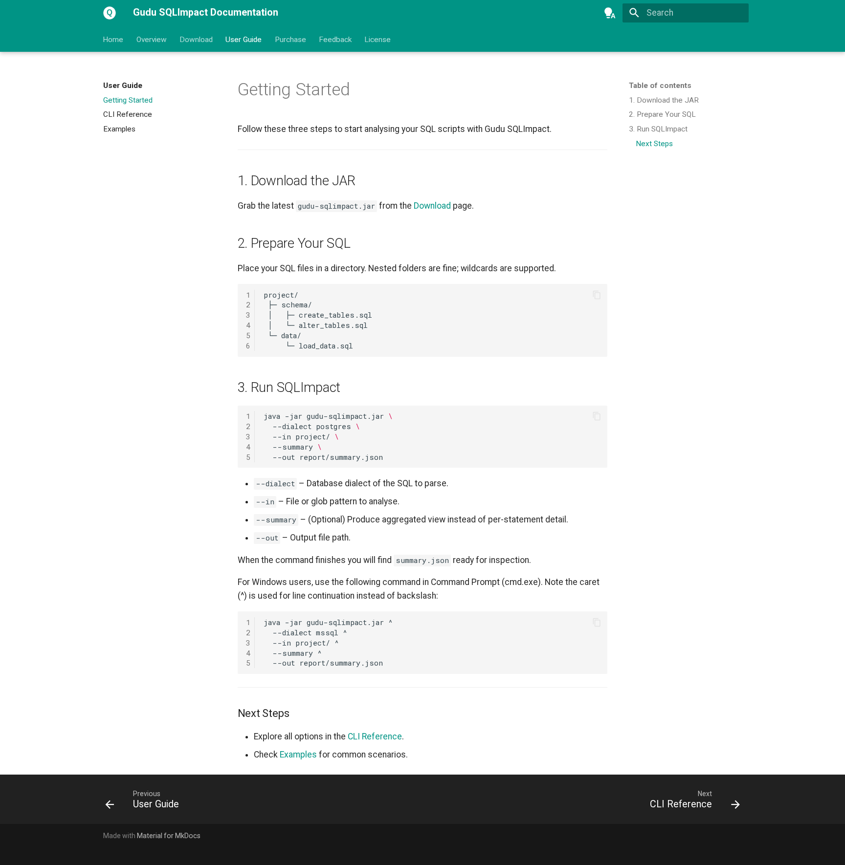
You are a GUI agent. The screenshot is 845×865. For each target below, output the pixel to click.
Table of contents (660, 85)
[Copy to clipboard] (596, 294)
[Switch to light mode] (610, 12)
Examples (298, 754)
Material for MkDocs (168, 836)
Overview (151, 39)
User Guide (244, 39)
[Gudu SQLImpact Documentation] (109, 12)
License (378, 39)
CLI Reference (375, 736)
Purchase (290, 39)
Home (113, 39)
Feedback (335, 39)
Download (196, 39)
